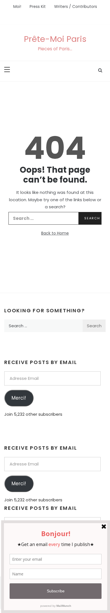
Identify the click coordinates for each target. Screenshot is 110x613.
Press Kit (38, 6)
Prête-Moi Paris (55, 39)
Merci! (19, 398)
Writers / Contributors (75, 6)
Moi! (17, 6)
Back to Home (55, 233)
